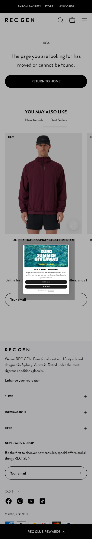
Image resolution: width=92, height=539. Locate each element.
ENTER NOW (46, 282)
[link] (46, 256)
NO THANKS (45, 286)
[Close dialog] (66, 247)
